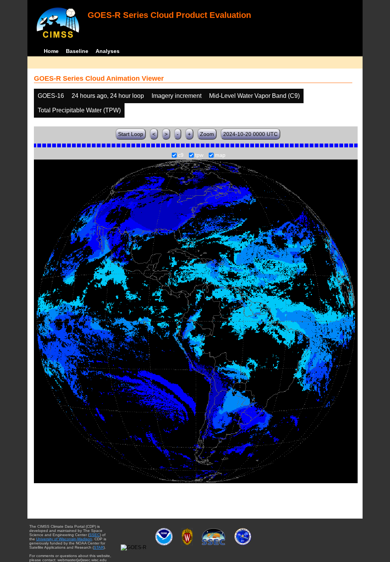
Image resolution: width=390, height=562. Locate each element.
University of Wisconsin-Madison (64, 539)
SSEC (94, 535)
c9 (181, 155)
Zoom (207, 134)
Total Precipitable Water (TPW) (79, 110)
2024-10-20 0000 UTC (250, 134)
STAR (99, 547)
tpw (199, 155)
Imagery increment (176, 96)
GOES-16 (51, 96)
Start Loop (130, 134)
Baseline (77, 51)
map (220, 155)
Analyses (108, 51)
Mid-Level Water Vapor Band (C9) (254, 96)
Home (51, 51)
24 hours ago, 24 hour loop (108, 96)
